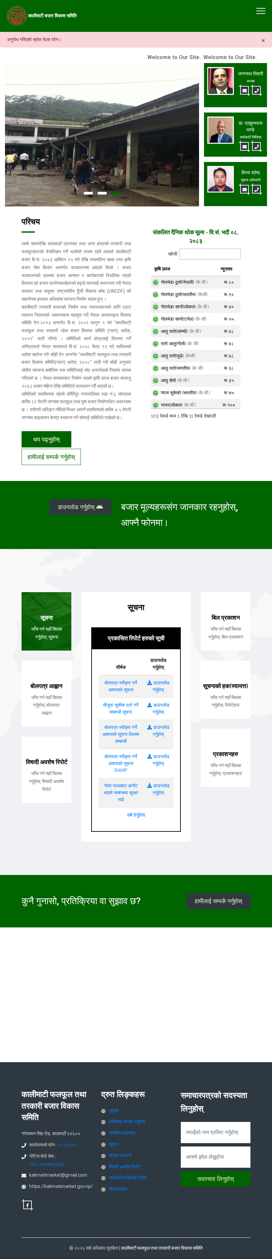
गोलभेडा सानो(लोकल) (185, 306)
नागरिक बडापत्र (122, 1133)
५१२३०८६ (67, 1144)
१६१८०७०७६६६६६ (46, 1164)
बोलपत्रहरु (118, 1189)
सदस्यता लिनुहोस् (215, 1178)
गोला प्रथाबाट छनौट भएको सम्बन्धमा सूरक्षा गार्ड (120, 792)
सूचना (113, 1144)
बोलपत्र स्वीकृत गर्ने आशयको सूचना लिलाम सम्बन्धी (120, 734)
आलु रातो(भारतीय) (182, 368)
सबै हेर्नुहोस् (136, 815)
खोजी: (173, 254)
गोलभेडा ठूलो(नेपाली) (184, 282)
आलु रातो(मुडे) (178, 355)
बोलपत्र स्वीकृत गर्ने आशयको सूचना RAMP (120, 763)
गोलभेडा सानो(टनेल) (184, 319)
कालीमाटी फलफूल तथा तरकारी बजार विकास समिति (162, 1248)
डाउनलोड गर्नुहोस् (77, 507)
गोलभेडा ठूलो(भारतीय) (184, 294)
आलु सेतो (175, 380)
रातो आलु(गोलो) (180, 343)
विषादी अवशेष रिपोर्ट (125, 1166)
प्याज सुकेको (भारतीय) (185, 392)
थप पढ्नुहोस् (46, 439)
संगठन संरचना (120, 1155)
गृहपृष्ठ (114, 1110)
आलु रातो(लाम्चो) (181, 331)
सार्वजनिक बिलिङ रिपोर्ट (128, 1177)
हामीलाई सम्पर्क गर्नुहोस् (51, 456)
